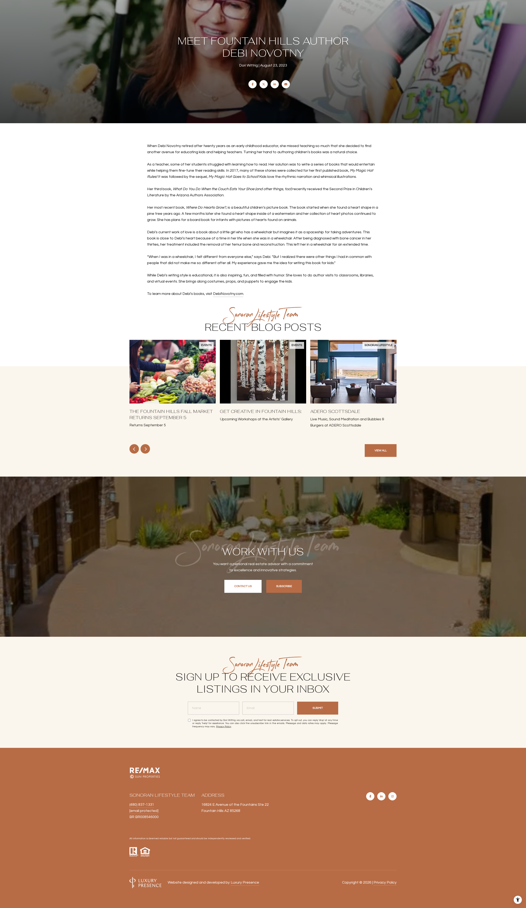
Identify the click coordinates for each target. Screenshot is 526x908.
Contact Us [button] (243, 586)
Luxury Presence (245, 882)
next (145, 449)
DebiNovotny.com (228, 294)
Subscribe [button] (284, 586)
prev (134, 449)
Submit (318, 708)
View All (381, 450)
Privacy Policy (223, 726)
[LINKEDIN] (381, 796)
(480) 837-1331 (141, 805)
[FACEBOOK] (370, 796)
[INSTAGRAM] (392, 796)
